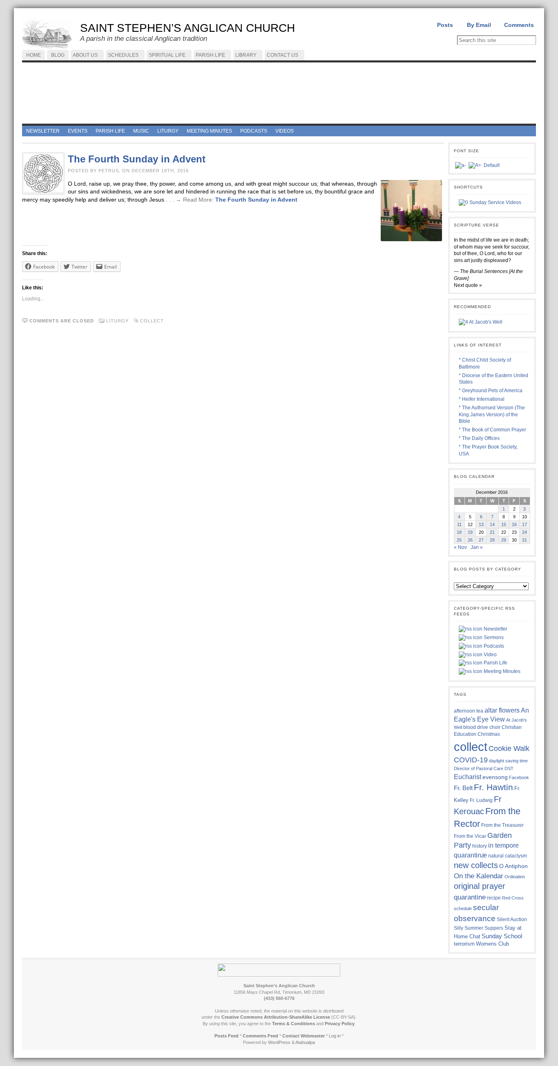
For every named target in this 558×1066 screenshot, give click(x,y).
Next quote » (468, 285)
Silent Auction (512, 919)
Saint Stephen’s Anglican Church (187, 28)
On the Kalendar (478, 876)
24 (524, 532)
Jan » (477, 547)
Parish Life (494, 663)
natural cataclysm (507, 856)
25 (459, 539)
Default (492, 165)
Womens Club (492, 944)
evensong (495, 777)
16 (514, 524)
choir (494, 727)
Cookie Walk (509, 748)
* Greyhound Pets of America (490, 390)
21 (492, 532)
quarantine (470, 897)
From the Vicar (470, 836)
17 (524, 524)
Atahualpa (305, 1042)
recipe (494, 898)
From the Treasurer (502, 825)
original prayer (479, 886)
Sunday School (502, 936)
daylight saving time (508, 760)
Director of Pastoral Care (478, 768)
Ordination (514, 876)
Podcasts (493, 646)
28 (492, 539)
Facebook (519, 777)
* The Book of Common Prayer (492, 430)
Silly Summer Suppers (478, 928)
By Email (479, 25)
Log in (335, 1035)
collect (152, 320)
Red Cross (513, 897)
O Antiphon (513, 866)
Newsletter (494, 629)
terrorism (464, 944)
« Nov (460, 547)
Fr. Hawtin (493, 787)
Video (489, 654)
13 (481, 524)
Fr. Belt (463, 787)
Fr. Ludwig (481, 800)
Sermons (493, 637)
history (479, 846)
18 (459, 532)
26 (470, 539)
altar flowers (502, 710)
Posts (445, 25)
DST (508, 768)
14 (492, 524)
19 (470, 532)
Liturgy (117, 320)
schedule (463, 908)
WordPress (279, 1042)
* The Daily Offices (479, 438)
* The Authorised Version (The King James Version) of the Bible (492, 414)
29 (503, 539)
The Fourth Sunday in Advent (136, 158)
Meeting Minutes (501, 671)
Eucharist (467, 776)
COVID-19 (471, 760)
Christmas (489, 734)
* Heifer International (481, 399)
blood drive (475, 727)
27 (481, 539)
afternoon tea (468, 711)
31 (524, 539)
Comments (519, 25)
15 (503, 524)
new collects (476, 865)
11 (459, 524)
